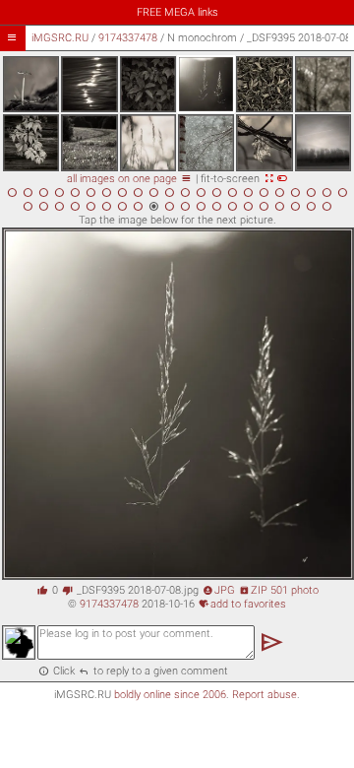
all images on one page (129, 178)
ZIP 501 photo (279, 590)
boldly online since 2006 (170, 694)
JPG (219, 590)
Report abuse (264, 694)
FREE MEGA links (177, 12)
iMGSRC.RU (59, 38)
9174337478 (127, 38)
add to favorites (242, 604)
